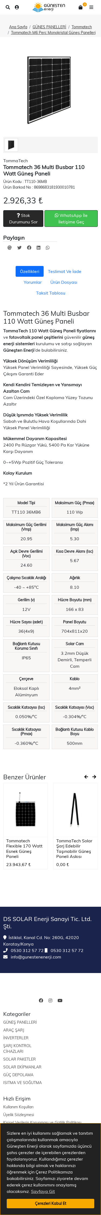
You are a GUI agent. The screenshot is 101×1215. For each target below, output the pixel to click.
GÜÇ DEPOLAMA (18, 1074)
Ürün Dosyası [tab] (63, 282)
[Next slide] (94, 776)
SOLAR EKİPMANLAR (22, 1067)
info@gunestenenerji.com (35, 957)
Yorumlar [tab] (33, 282)
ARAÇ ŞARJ (13, 1030)
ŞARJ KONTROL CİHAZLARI (17, 1048)
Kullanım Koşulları (18, 1107)
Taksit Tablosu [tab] (50, 293)
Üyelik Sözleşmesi (18, 1114)
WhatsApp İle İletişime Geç (73, 218)
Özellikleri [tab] (29, 271)
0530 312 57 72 (27, 950)
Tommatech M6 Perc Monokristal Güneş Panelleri (53, 32)
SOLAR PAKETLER (19, 1059)
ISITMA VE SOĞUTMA (22, 1082)
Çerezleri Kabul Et (50, 1203)
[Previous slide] (86, 776)
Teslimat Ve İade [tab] (64, 271)
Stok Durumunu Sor (23, 218)
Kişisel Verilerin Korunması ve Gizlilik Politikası (42, 1122)
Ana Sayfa (18, 27)
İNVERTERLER (16, 1038)
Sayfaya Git (43, 1191)
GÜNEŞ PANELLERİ (49, 27)
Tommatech (82, 27)
